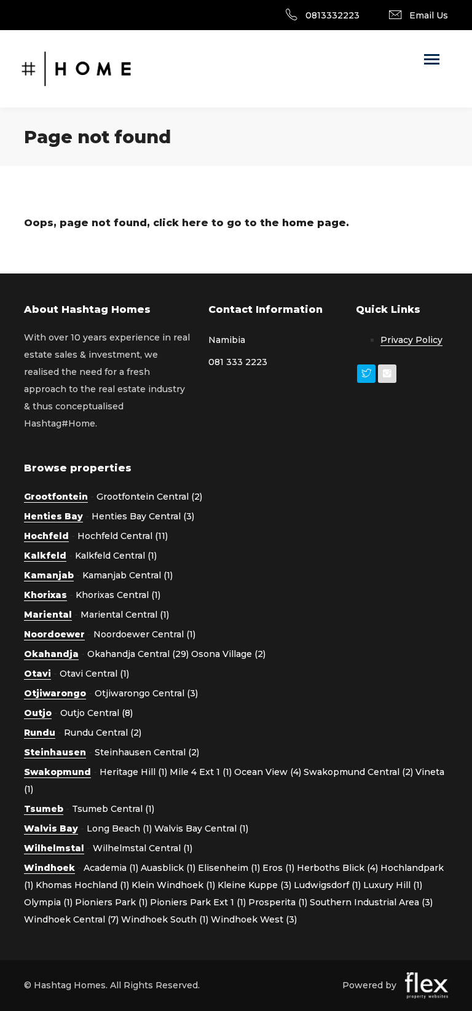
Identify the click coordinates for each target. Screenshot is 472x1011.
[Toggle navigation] (431, 60)
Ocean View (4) (267, 771)
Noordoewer (54, 634)
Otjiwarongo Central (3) (146, 693)
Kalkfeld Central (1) (116, 555)
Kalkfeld (45, 555)
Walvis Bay (51, 828)
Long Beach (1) (119, 828)
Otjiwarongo (55, 693)
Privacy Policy (411, 339)
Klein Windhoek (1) (173, 885)
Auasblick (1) (168, 867)
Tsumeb (43, 808)
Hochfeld (46, 535)
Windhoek (49, 867)
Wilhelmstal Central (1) (142, 848)
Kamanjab (49, 575)
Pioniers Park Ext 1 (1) (198, 902)
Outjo (38, 712)
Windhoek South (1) (164, 919)
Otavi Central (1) (94, 673)
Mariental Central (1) (125, 614)
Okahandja (51, 653)
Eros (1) (278, 867)
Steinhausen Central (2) (147, 752)
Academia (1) (111, 867)
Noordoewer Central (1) (144, 634)
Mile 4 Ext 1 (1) (201, 771)
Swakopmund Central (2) (358, 771)
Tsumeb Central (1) (113, 808)
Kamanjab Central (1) (127, 575)
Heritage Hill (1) (133, 771)
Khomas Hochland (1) (82, 885)
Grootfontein (56, 496)
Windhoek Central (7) (71, 919)
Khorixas (45, 594)
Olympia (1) (48, 902)
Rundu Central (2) (102, 732)
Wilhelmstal (54, 848)
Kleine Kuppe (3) (254, 885)
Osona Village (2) (228, 653)
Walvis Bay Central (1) (201, 828)
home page (314, 223)
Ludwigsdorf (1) (327, 885)
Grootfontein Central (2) (149, 496)
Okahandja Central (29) (138, 653)
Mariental (48, 614)
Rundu (39, 732)
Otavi (37, 673)
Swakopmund (57, 771)
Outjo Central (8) (96, 712)
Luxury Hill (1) (392, 885)
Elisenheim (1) (229, 867)
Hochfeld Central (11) (122, 535)
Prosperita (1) (277, 902)
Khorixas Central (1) (118, 594)
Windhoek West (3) (254, 919)
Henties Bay (53, 516)
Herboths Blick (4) (337, 867)
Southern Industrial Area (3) (371, 902)
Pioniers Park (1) (111, 902)
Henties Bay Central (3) (143, 516)
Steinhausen (55, 752)
